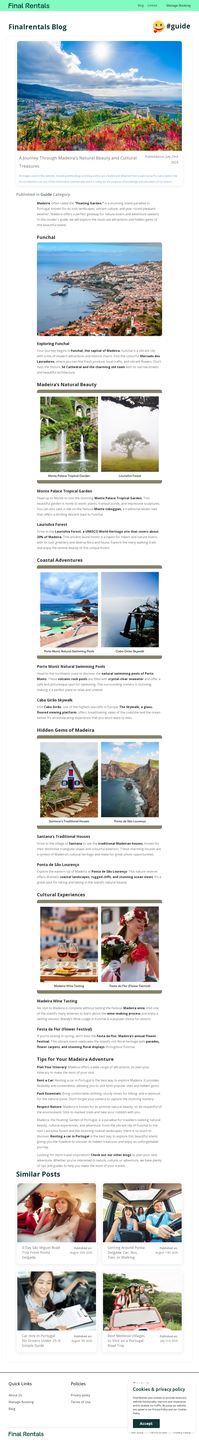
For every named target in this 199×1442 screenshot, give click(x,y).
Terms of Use (81, 1402)
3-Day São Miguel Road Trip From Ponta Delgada (41, 1252)
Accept (146, 1423)
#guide (178, 25)
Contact (152, 5)
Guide (46, 194)
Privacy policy (80, 1395)
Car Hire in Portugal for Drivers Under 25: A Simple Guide (41, 1340)
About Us (15, 1395)
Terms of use (158, 1432)
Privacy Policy (181, 1432)
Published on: (81, 1250)
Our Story (137, 1432)
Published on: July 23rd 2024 (161, 159)
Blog (141, 5)
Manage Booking (178, 5)
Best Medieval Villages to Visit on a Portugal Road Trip (126, 1340)
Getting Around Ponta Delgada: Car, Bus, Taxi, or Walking (126, 1252)
